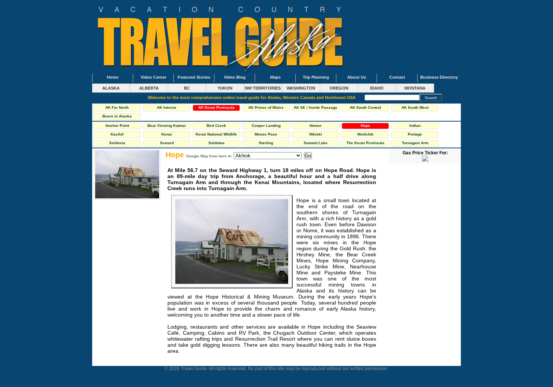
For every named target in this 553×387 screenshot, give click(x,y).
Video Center (153, 77)
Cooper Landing (266, 125)
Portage (415, 134)
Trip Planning (316, 77)
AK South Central (365, 107)
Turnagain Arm (415, 143)
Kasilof (117, 134)
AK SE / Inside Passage (315, 107)
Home (112, 77)
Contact (397, 77)
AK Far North (117, 107)
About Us (356, 77)
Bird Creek (216, 125)
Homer (316, 125)
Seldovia (117, 143)
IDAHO (377, 88)
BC (187, 88)
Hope (365, 125)
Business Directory (439, 77)
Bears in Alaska (117, 116)
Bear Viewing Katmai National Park (166, 126)
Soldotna (216, 143)
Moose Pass (266, 134)
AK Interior (166, 107)
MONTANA (414, 88)
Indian (415, 125)
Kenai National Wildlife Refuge (216, 135)
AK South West (414, 107)
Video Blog (235, 77)
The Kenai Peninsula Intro (365, 144)
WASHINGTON (301, 88)
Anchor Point (117, 125)
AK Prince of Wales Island (266, 108)
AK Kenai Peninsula (216, 107)
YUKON (224, 88)
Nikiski (315, 134)
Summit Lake (316, 143)
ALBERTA (149, 88)
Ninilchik (365, 134)
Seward (167, 143)
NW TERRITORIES (263, 88)
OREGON (339, 88)
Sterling (266, 143)
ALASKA (111, 88)
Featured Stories (194, 77)
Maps (275, 77)
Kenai (166, 134)
